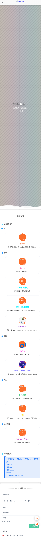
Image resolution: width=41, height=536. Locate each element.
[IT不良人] (20, 2)
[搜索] (38, 2)
